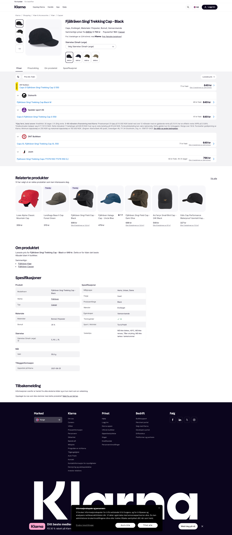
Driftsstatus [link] (140, 434)
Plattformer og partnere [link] (145, 437)
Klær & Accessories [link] (40, 15)
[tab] (19, 68)
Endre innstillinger (85, 525)
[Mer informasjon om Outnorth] (17, 95)
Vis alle (214, 178)
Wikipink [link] (71, 445)
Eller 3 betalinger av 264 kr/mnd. (200, 160)
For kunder (18, 2)
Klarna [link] (17, 15)
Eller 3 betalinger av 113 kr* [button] (189, 225)
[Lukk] (159, 508)
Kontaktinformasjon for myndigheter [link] (82, 463)
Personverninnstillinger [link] (111, 445)
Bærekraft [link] (72, 441)
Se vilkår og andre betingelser (166, 129)
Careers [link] (71, 422)
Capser (121, 32)
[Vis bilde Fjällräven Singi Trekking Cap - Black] (19, 23)
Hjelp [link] (104, 419)
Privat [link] (105, 413)
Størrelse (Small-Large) (76, 42)
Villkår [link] (70, 426)
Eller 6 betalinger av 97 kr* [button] (162, 225)
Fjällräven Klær (25, 263)
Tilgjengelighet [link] (73, 452)
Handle (50, 7)
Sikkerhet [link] (71, 437)
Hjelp (64, 7)
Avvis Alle (125, 525)
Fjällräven (55, 299)
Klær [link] (53, 15)
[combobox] (90, 46)
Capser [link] (60, 15)
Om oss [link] (71, 419)
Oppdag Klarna (39, 7)
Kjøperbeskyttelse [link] (109, 434)
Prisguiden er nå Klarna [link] (77, 448)
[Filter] (18, 76)
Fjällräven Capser (26, 266)
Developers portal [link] (143, 430)
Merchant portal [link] (142, 422)
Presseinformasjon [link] (75, 430)
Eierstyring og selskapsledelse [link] (79, 467)
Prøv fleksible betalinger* (112, 36)
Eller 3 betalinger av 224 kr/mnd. (201, 87)
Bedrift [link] (140, 413)
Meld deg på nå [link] (188, 526)
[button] (196, 7)
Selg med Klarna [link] (142, 426)
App (58, 7)
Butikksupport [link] (141, 419)
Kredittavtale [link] (107, 441)
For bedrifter (29, 2)
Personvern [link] (72, 434)
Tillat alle (147, 525)
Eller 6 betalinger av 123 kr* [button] (80, 225)
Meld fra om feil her (70, 396)
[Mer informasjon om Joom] (17, 151)
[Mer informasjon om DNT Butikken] (17, 136)
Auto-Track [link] (72, 456)
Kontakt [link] (71, 460)
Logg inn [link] (105, 422)
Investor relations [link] (75, 471)
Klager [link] (104, 437)
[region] (117, 518)
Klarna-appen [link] (107, 426)
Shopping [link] (27, 15)
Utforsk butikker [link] (108, 430)
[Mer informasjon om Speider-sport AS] (17, 110)
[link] (173, 420)
